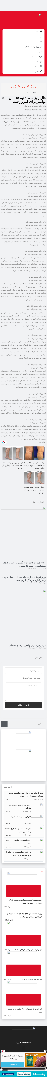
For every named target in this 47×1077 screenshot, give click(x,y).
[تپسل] (1, 1069)
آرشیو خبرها (8, 787)
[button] (34, 86)
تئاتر (40, 52)
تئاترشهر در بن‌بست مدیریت (21, 817)
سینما (40, 37)
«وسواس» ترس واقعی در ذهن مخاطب (27, 645)
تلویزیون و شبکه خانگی (33, 47)
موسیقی (39, 62)
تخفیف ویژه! (12, 1064)
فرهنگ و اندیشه (36, 57)
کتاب (40, 42)
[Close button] (45, 1051)
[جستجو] (4, 724)
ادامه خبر (8, 799)
